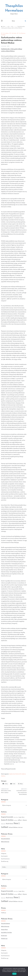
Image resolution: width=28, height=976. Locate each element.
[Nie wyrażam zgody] (26, 971)
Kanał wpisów (4, 856)
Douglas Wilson (21, 817)
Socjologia (3, 34)
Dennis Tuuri (16, 817)
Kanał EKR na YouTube (6, 932)
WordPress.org (4, 861)
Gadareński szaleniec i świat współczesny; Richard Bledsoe (21, 792)
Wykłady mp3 (4, 938)
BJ (8, 46)
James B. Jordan (7, 820)
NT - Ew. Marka (12, 33)
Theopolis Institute (5, 838)
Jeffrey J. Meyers (22, 820)
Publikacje (3, 912)
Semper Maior (4, 929)
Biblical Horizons (5, 841)
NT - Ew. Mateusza (21, 33)
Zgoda (14, 973)
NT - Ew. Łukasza (5, 33)
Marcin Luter (3, 823)
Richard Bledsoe (13, 827)
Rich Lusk (20, 827)
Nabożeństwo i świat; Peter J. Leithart (6, 791)
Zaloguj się (3, 853)
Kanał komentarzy (5, 859)
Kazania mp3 (4, 935)
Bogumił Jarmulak (7, 817)
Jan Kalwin (15, 820)
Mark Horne (9, 823)
